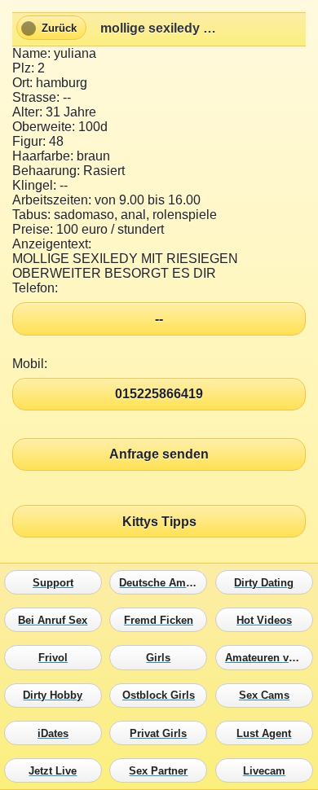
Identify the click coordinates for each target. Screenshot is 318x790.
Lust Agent (268, 733)
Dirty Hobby (57, 695)
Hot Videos (268, 620)
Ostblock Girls (162, 695)
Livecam (268, 770)
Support (57, 582)
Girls (162, 658)
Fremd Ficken (162, 620)
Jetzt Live (57, 770)
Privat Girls (162, 733)
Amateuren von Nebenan (268, 658)
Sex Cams (268, 695)
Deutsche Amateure (162, 582)
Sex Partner (162, 770)
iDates (57, 733)
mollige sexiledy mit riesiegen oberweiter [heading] (159, 28)
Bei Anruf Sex (57, 620)
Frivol (57, 658)
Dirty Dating (268, 582)
